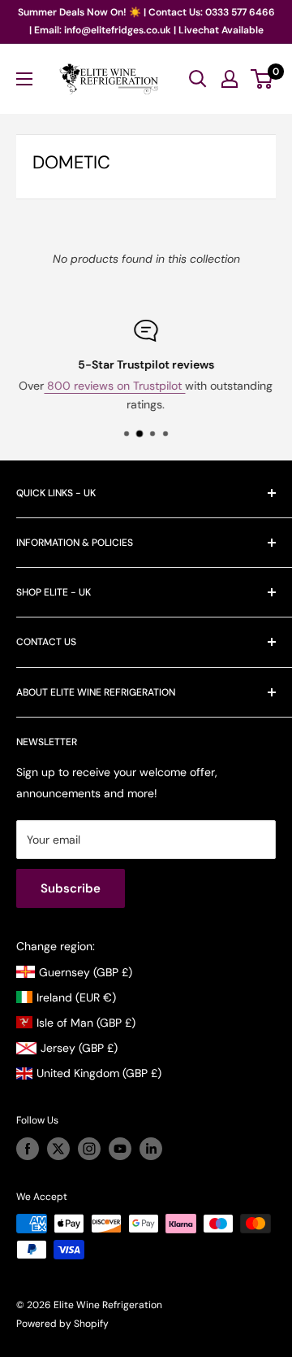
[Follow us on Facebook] (27, 1148)
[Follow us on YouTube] (120, 1148)
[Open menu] (24, 78)
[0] (262, 79)
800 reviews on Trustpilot (115, 385)
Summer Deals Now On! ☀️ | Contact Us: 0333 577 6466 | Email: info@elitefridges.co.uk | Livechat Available (146, 21)
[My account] (229, 79)
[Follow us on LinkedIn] (151, 1148)
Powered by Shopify (62, 1323)
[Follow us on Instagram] (89, 1148)
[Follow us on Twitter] (58, 1148)
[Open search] (198, 79)
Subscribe (71, 888)
